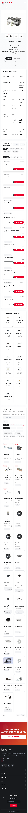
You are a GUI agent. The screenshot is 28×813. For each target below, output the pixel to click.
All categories (6, 428)
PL (21, 157)
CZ (11, 157)
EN (17, 157)
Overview (9, 58)
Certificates (11, 148)
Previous (18, 715)
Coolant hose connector (19, 384)
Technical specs (17, 58)
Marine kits (6, 436)
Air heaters (20, 428)
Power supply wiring (8, 334)
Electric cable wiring (8, 347)
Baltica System (6, 430)
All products (6, 424)
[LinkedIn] (9, 765)
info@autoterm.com (7, 761)
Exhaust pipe (19, 346)
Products (6, 8)
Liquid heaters (17, 433)
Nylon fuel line (8, 372)
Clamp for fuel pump (19, 321)
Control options (19, 430)
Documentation (9, 61)
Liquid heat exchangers (8, 433)
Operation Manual (7, 151)
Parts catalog (15, 151)
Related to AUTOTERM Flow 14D (16, 424)
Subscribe (14, 805)
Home (2, 8)
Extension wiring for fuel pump (8, 397)
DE (14, 157)
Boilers (12, 430)
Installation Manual (19, 148)
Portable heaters (20, 436)
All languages (6, 157)
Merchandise (12, 436)
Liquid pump (19, 372)
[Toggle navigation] (25, 3)
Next (23, 715)
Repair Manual (6, 154)
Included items (18, 61)
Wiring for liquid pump (19, 360)
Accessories (13, 428)
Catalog (14, 65)
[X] (2, 765)
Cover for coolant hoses (8, 360)
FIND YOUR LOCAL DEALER (13, 736)
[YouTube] (12, 765)
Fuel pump (8, 320)
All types (5, 148)
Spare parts (6, 439)
